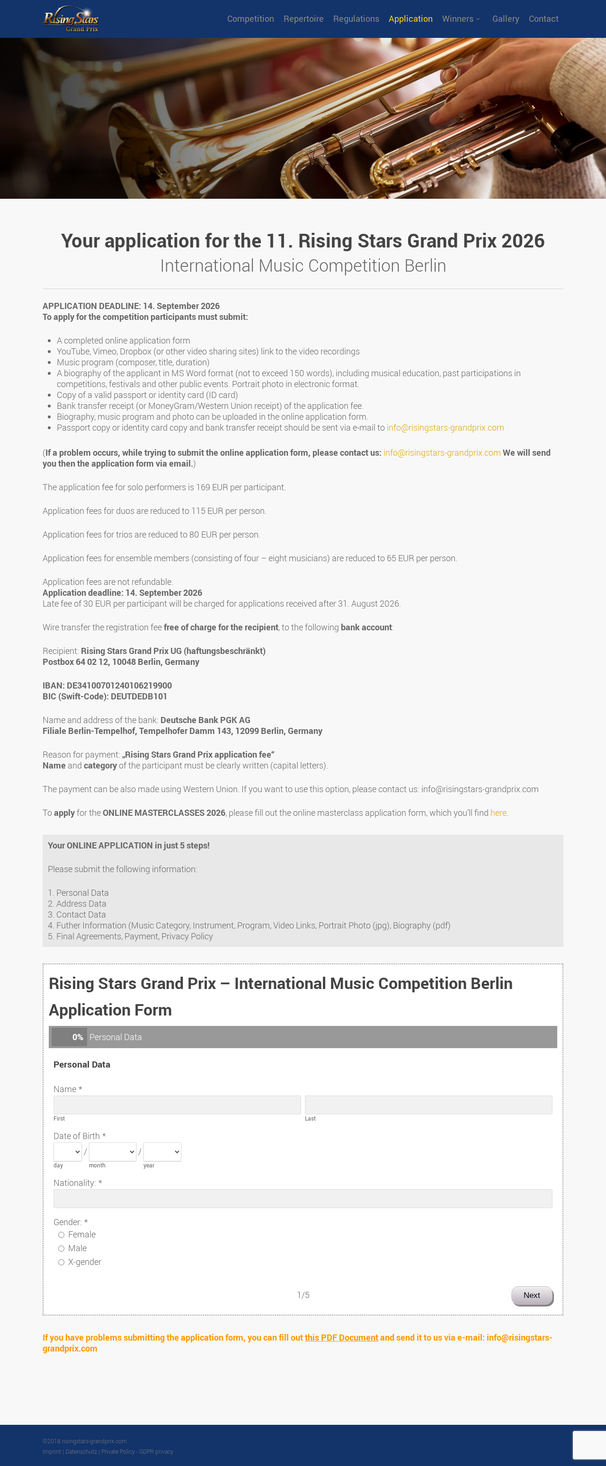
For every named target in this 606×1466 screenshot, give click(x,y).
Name (64, 1089)
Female (82, 1234)
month (97, 1165)
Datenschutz (81, 1451)
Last (310, 1118)
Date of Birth (76, 1135)
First (59, 1118)
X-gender (84, 1261)
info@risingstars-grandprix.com (445, 427)
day (58, 1165)
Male (77, 1248)
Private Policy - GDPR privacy (137, 1451)
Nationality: (74, 1182)
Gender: (67, 1222)
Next (532, 1295)
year (148, 1165)
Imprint (52, 1451)
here (498, 812)
